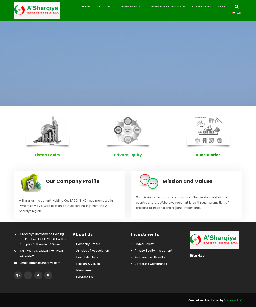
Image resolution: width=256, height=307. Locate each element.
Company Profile (88, 244)
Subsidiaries (201, 6)
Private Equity (128, 154)
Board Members (87, 257)
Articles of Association (92, 250)
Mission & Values (88, 264)
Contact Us (84, 277)
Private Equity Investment (154, 250)
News (222, 6)
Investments (131, 6)
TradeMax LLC (233, 300)
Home (86, 6)
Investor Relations (166, 6)
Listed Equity (47, 154)
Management (85, 270)
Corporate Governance (151, 264)
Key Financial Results (150, 257)
